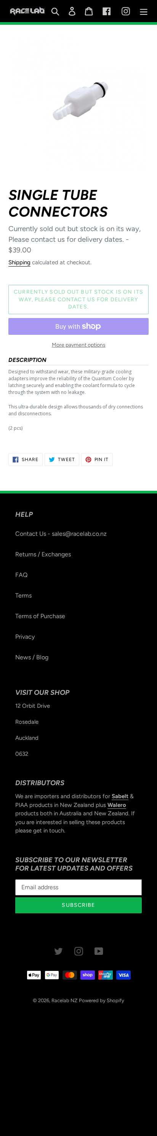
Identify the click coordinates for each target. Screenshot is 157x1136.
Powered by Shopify (101, 1000)
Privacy (25, 636)
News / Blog (31, 657)
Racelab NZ (64, 1000)
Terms (23, 595)
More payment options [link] (79, 345)
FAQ (21, 574)
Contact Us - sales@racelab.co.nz (61, 533)
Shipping (19, 262)
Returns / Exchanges (43, 554)
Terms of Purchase (40, 616)
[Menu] (143, 11)
